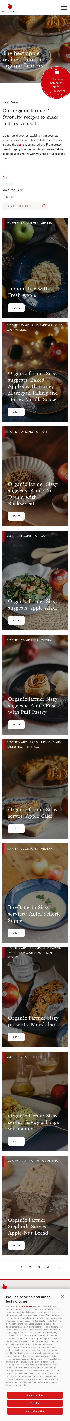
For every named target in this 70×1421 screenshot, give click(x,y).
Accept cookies (35, 1395)
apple (21, 145)
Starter (8, 184)
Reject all (35, 1403)
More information (35, 1411)
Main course (12, 190)
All (4, 177)
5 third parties (25, 1306)
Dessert (8, 197)
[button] (62, 1296)
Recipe (16, 307)
